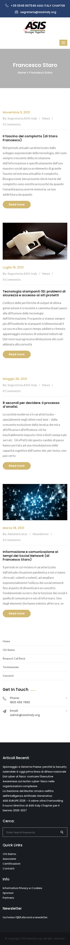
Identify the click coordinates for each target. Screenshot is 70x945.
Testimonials (11, 667)
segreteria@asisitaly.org (38, 12)
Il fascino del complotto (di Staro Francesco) (30, 138)
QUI (18, 917)
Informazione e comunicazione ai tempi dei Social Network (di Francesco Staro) (30, 555)
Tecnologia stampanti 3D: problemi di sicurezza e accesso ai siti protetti (34, 293)
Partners (8, 898)
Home (22, 72)
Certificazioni (11, 864)
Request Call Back (14, 658)
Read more (17, 204)
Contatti (8, 675)
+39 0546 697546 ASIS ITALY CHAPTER (38, 6)
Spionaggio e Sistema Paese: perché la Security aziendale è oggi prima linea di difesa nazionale (35, 769)
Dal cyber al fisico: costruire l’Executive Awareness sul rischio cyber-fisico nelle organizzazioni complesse (29, 781)
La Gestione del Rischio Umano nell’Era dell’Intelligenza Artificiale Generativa (28, 793)
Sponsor (8, 893)
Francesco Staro (40, 72)
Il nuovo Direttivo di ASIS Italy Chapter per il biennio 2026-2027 (31, 808)
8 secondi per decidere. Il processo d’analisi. (31, 405)
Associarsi (9, 859)
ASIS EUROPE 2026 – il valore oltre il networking (33, 801)
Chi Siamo (9, 649)
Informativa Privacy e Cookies (22, 888)
